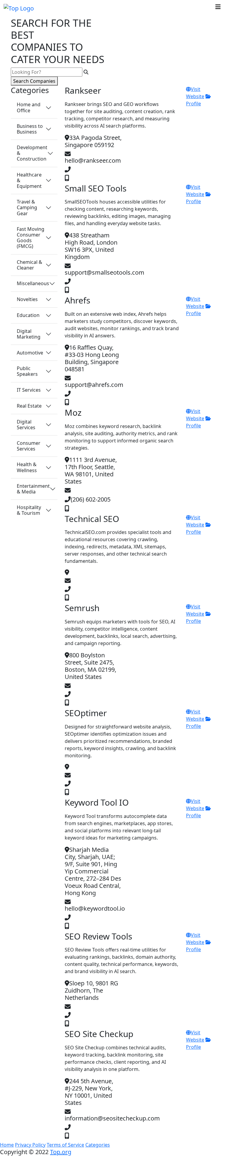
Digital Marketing (28, 334)
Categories (97, 1144)
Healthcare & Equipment (29, 180)
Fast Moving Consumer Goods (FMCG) (30, 238)
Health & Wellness (27, 467)
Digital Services (26, 424)
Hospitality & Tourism (29, 510)
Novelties (27, 299)
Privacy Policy (30, 1144)
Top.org (60, 1152)
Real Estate (29, 406)
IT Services (29, 390)
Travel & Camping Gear (27, 207)
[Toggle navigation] (218, 8)
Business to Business (30, 129)
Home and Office (28, 107)
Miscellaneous (33, 283)
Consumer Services (28, 446)
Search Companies (34, 81)
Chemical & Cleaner (29, 265)
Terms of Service (65, 1144)
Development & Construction (32, 153)
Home (7, 1144)
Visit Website (195, 302)
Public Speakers (27, 371)
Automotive (30, 352)
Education (28, 315)
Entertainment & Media (33, 489)
